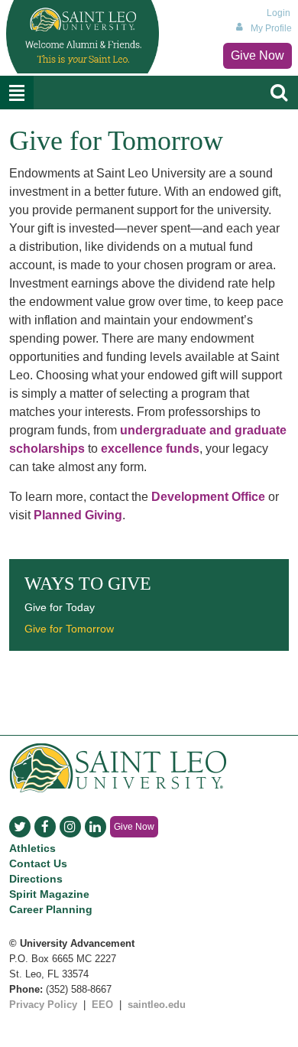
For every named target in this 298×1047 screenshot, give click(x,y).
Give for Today (59, 607)
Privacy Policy (43, 1004)
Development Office (208, 496)
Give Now (257, 55)
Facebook (45, 826)
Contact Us (38, 863)
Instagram (70, 826)
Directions (36, 879)
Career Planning (50, 909)
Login (278, 13)
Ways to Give (87, 583)
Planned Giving (78, 515)
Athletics (32, 848)
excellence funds (150, 448)
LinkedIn (95, 826)
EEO (102, 1004)
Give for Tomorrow (69, 629)
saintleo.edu (157, 1004)
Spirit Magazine (49, 894)
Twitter (20, 826)
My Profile (271, 28)
